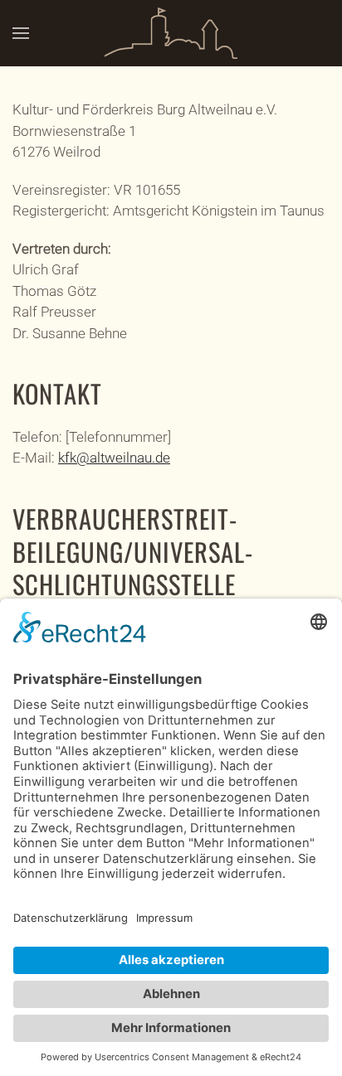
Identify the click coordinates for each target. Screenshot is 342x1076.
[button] (20, 33)
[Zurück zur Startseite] (171, 33)
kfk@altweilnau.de (114, 457)
